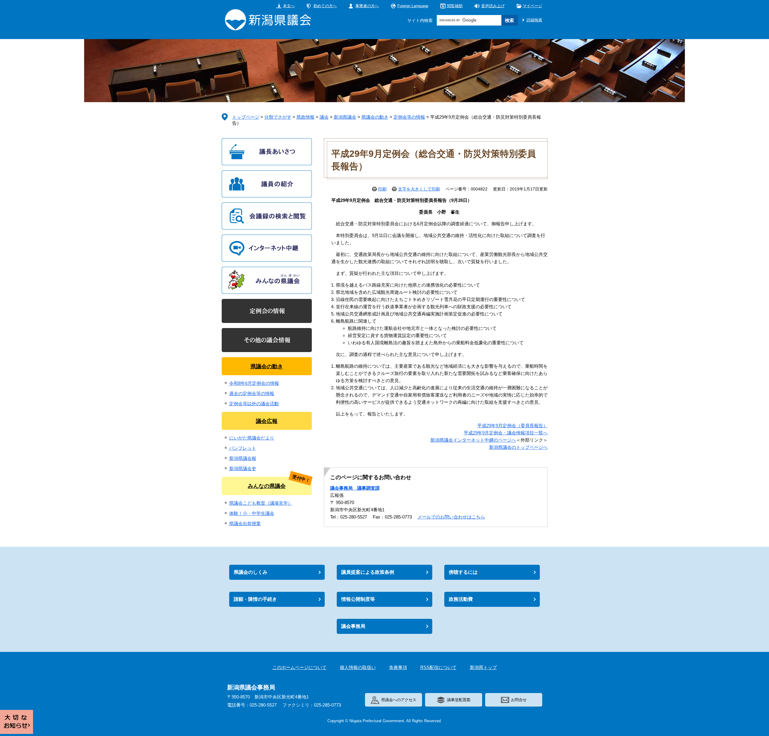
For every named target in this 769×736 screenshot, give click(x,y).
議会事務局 (353, 626)
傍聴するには (463, 572)
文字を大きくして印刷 (419, 189)
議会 (324, 117)
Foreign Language (412, 6)
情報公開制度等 (358, 599)
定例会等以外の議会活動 (254, 403)
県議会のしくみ (250, 572)
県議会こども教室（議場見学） (260, 503)
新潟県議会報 (242, 458)
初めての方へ (325, 6)
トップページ (245, 117)
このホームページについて (299, 667)
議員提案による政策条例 (367, 572)
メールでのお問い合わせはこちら (451, 516)
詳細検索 (534, 20)
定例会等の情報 (409, 117)
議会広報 (267, 421)
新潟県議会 (345, 117)
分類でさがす (277, 117)
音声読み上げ (493, 6)
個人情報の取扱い (358, 667)
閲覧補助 (455, 6)
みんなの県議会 (267, 486)
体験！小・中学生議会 (251, 513)
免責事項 (398, 667)
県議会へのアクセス (398, 700)
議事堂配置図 (458, 700)
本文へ (289, 6)
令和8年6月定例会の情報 (254, 383)
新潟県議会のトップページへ (518, 447)
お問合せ (519, 700)
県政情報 (305, 117)
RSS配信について (438, 667)
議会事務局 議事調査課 (355, 488)
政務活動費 (461, 599)
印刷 (382, 189)
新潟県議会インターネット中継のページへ (473, 440)
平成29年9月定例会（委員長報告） (512, 425)
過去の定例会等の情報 (251, 393)
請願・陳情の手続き (255, 599)
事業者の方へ (367, 6)
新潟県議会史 (242, 468)
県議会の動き (374, 117)
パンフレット (242, 448)
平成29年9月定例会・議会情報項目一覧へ (506, 432)
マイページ (532, 6)
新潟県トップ (483, 667)
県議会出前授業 (245, 523)
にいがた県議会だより (251, 437)
